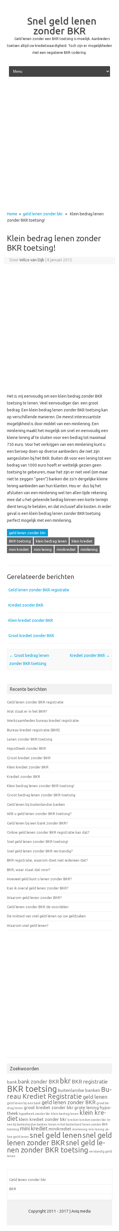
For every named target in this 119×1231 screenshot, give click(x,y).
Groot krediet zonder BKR (31, 635)
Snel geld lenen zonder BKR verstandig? (40, 851)
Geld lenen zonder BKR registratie (38, 590)
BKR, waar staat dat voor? (28, 870)
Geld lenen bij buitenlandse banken (36, 804)
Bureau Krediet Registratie (59, 1093)
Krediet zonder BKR (25, 605)
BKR (12, 1189)
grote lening (86, 1107)
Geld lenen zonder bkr (27, 1180)
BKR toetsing (20, 541)
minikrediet (66, 549)
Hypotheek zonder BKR (26, 748)
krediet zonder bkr (92, 1119)
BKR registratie (90, 1082)
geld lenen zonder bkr (43, 214)
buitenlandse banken (79, 1090)
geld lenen (95, 1097)
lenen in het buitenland (64, 1124)
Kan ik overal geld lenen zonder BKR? (37, 888)
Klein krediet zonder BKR (30, 620)
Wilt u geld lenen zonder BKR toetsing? (39, 814)
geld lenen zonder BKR (69, 1102)
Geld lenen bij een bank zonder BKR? (37, 823)
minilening (89, 549)
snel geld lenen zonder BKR (59, 1139)
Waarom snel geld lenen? (28, 925)
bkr (65, 1081)
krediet (73, 1119)
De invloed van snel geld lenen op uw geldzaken (46, 916)
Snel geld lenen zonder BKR (61, 25)
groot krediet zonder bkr (48, 1107)
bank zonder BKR (38, 1082)
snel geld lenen (56, 1135)
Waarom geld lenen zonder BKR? (34, 898)
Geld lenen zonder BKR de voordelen (37, 907)
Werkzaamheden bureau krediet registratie (43, 720)
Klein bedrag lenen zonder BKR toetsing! (40, 786)
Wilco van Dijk (31, 260)
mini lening (43, 549)
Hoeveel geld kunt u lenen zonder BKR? (39, 879)
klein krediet (82, 541)
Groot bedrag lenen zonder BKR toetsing (41, 795)
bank (12, 1081)
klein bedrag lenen (51, 541)
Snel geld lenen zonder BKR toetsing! (37, 841)
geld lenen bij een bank (24, 1103)
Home (12, 214)
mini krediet (19, 549)
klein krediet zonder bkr (43, 1119)
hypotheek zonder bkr (34, 1113)
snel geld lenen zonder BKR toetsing (56, 1146)
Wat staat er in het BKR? (27, 711)
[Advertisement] (59, 146)
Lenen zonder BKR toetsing (29, 739)
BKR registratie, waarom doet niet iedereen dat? (47, 860)
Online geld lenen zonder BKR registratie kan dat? (48, 832)
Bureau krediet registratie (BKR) (33, 730)
